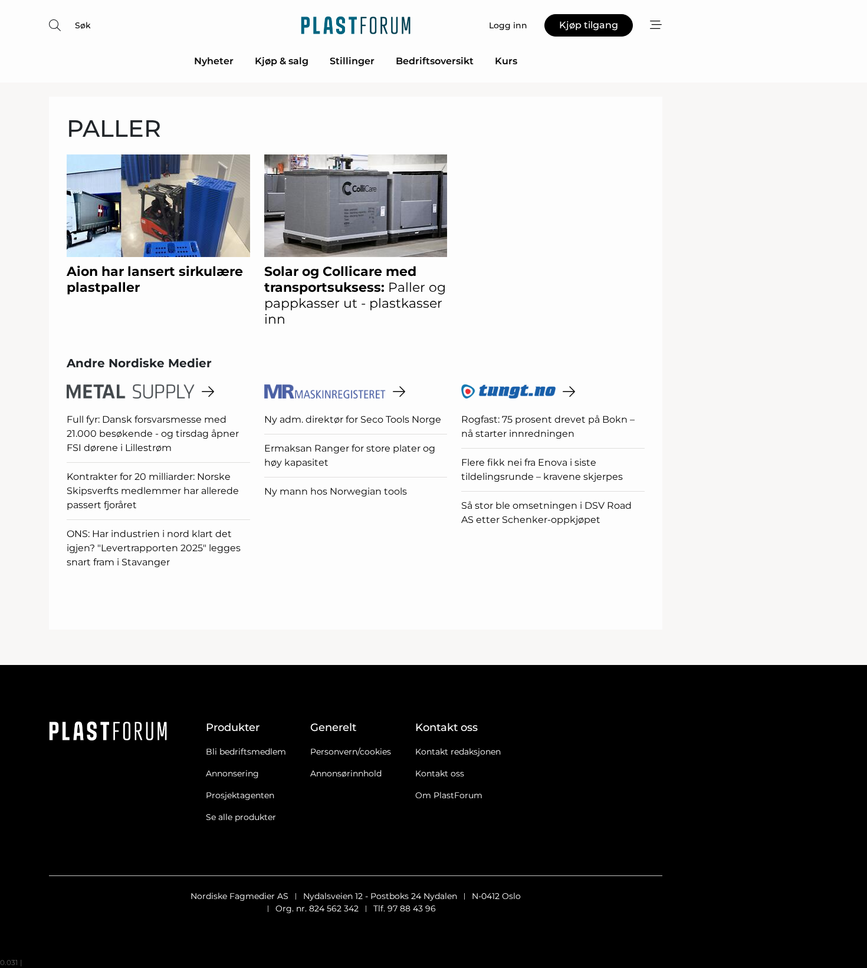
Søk (83, 25)
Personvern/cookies (350, 751)
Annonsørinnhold (346, 773)
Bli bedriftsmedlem (246, 751)
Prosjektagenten (240, 795)
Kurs (506, 61)
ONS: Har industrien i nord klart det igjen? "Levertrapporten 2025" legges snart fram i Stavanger (154, 548)
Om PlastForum (448, 795)
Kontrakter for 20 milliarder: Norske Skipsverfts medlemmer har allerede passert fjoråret (153, 491)
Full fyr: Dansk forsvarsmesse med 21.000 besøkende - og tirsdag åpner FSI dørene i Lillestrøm (153, 433)
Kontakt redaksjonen (458, 751)
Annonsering (232, 773)
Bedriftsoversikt (435, 61)
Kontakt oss (439, 773)
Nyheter (214, 61)
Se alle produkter (241, 817)
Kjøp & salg (281, 61)
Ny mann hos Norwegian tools (335, 491)
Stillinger (352, 61)
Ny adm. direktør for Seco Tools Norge (352, 419)
